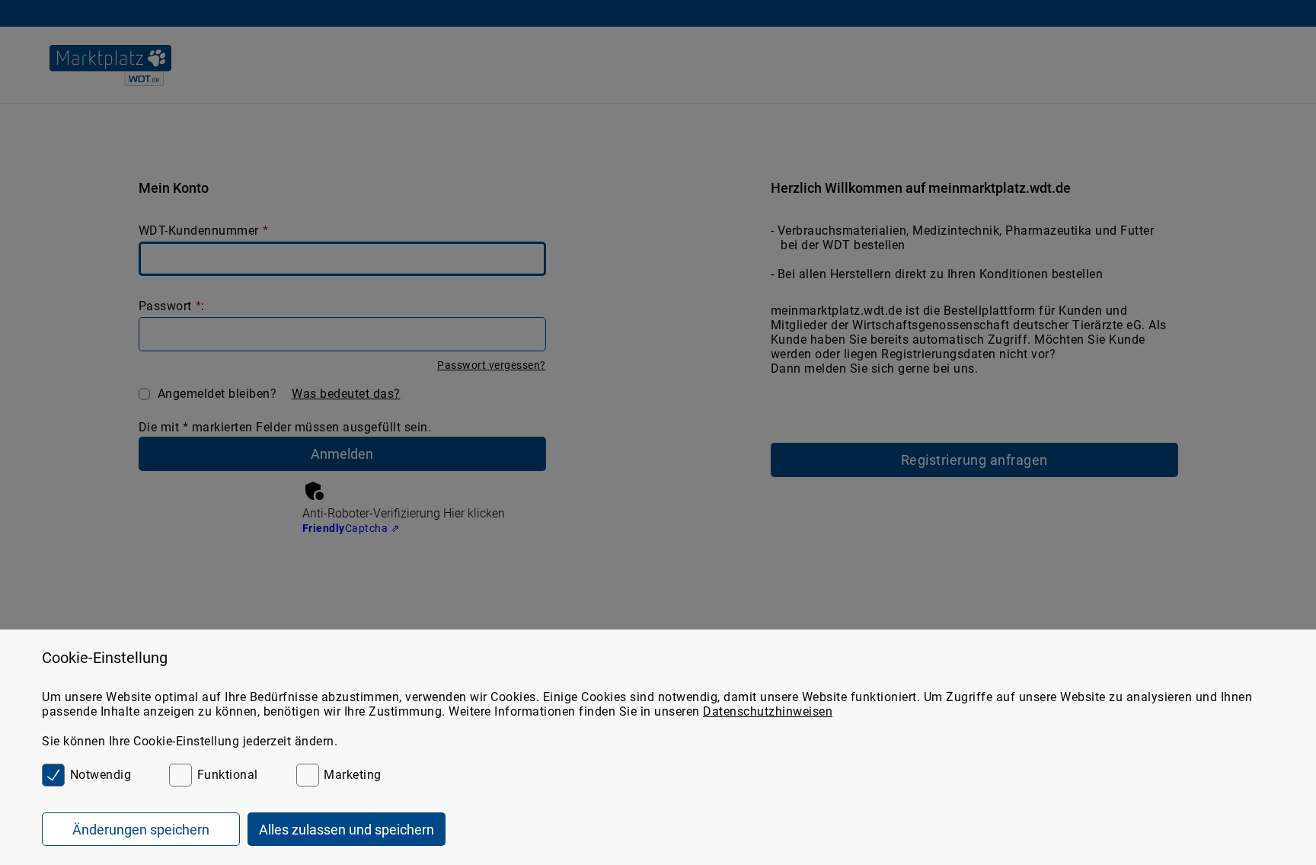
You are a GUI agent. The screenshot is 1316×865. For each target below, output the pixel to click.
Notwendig (100, 774)
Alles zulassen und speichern (346, 830)
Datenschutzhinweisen (767, 711)
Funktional (227, 774)
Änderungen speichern (140, 830)
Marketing (353, 774)
